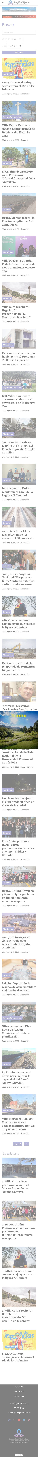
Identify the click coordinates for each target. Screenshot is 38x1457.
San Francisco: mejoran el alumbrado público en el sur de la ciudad (18, 801)
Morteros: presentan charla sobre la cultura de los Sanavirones (19, 709)
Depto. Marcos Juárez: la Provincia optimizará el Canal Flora (18, 221)
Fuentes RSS (19, 1391)
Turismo (7, 163)
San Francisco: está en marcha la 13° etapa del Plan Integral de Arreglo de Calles (18, 447)
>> (26, 1144)
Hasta (4, 46)
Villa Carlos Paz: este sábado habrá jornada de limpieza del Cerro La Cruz (18, 130)
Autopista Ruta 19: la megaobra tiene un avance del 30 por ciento (18, 534)
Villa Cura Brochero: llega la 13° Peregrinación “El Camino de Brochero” (16, 312)
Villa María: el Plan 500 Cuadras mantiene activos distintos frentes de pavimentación (18, 1124)
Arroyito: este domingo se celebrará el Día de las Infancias (18, 86)
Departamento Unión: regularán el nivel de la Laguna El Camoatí (17, 491)
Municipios (8, 74)
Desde (4, 39)
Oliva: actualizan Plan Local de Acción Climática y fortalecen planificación (16, 1031)
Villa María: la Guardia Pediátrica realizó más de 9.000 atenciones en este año (18, 266)
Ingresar (20, 1396)
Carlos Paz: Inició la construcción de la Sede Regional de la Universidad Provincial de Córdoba (17, 755)
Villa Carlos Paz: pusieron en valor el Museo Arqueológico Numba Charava (15, 1187)
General (6, 209)
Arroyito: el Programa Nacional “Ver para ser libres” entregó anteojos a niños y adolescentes (18, 579)
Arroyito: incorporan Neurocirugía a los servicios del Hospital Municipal (16, 942)
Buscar (20, 52)
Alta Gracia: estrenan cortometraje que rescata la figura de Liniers (18, 623)
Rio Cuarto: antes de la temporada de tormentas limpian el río (18, 666)
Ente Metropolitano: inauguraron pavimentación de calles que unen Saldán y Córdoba (18, 848)
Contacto (19, 1386)
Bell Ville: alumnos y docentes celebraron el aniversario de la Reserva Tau (18, 401)
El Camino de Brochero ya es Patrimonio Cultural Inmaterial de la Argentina (18, 177)
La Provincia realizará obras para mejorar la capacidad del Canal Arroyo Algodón (16, 1077)
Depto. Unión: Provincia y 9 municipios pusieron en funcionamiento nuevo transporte (18, 896)
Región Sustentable (12, 117)
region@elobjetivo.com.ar (19, 1412)
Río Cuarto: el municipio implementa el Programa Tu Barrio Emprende (18, 356)
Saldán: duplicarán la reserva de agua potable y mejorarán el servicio (19, 986)
